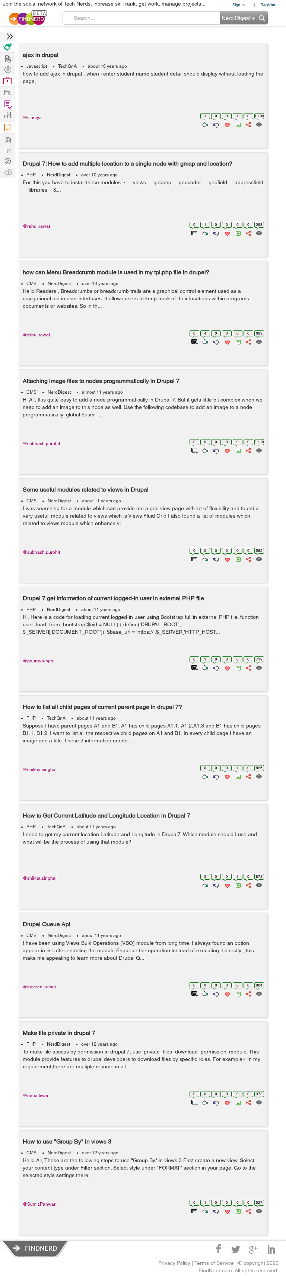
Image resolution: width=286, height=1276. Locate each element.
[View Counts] (258, 124)
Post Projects (7, 58)
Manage (7, 104)
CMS (31, 283)
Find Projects (7, 92)
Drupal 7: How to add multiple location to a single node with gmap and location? (127, 163)
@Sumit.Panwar (39, 1204)
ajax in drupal (40, 54)
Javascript (36, 66)
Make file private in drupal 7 (59, 1032)
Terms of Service (214, 1263)
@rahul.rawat (36, 226)
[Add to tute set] (193, 232)
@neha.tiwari (36, 1095)
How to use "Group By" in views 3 (67, 1141)
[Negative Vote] (215, 124)
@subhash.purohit (41, 443)
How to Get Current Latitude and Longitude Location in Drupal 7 (106, 815)
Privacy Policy (174, 1263)
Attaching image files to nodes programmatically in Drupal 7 (101, 380)
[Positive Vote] (204, 124)
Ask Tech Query (7, 160)
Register (268, 4)
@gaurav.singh (38, 660)
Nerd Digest (7, 139)
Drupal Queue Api (46, 924)
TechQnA (67, 66)
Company (7, 115)
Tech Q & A (7, 149)
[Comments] (236, 124)
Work (7, 81)
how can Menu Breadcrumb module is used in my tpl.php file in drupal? (116, 272)
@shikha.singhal (40, 769)
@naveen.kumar (39, 986)
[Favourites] (226, 124)
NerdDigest (58, 175)
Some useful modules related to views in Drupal (86, 489)
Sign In (238, 4)
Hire (7, 46)
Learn (7, 128)
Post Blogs (7, 171)
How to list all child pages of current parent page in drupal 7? (102, 706)
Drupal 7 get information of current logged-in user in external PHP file (113, 598)
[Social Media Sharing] (247, 124)
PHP (31, 175)
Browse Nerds (7, 68)
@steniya (32, 117)
